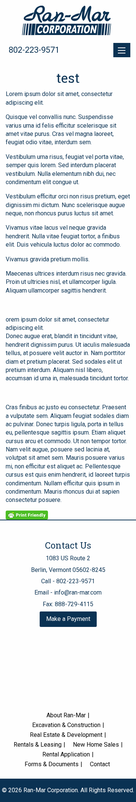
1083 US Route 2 (68, 558)
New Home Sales (96, 744)
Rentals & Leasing (38, 744)
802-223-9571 (34, 50)
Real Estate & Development (66, 734)
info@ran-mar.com (78, 592)
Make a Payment (68, 618)
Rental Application (66, 754)
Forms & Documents (52, 764)
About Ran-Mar (66, 715)
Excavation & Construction (66, 725)
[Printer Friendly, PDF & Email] (27, 515)
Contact (100, 764)
